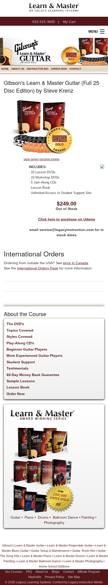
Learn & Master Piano (36, 556)
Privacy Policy (54, 577)
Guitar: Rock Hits (83, 551)
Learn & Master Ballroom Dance (39, 561)
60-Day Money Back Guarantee (33, 375)
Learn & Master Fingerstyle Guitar (70, 545)
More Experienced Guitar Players (35, 356)
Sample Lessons (21, 381)
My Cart (69, 22)
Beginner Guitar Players (27, 349)
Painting (87, 517)
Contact (75, 68)
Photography (54, 523)
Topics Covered (20, 330)
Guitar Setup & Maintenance (50, 551)
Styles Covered (19, 337)
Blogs (56, 572)
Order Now (59, 68)
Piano (29, 517)
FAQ (29, 572)
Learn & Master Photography (83, 561)
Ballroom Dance (65, 517)
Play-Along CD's (20, 343)
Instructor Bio (37, 68)
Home (5, 68)
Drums (43, 517)
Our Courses (13, 572)
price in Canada (75, 263)
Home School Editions (54, 566)
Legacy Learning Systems (33, 582)
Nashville (34, 577)
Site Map (74, 577)
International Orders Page (37, 268)
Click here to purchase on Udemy (66, 219)
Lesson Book (18, 387)
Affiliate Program (88, 572)
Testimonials (17, 368)
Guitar (15, 517)
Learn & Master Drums (69, 556)
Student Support (21, 362)
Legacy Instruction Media (85, 582)
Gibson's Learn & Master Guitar (23, 545)
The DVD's (15, 324)
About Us (17, 68)
